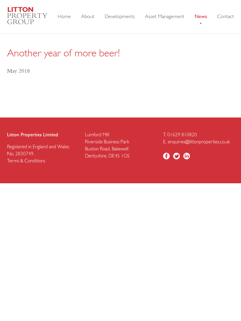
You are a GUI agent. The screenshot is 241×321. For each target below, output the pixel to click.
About (87, 17)
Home (64, 17)
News (201, 17)
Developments (120, 17)
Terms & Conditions (26, 161)
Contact (225, 17)
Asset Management (164, 17)
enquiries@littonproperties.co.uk (199, 142)
